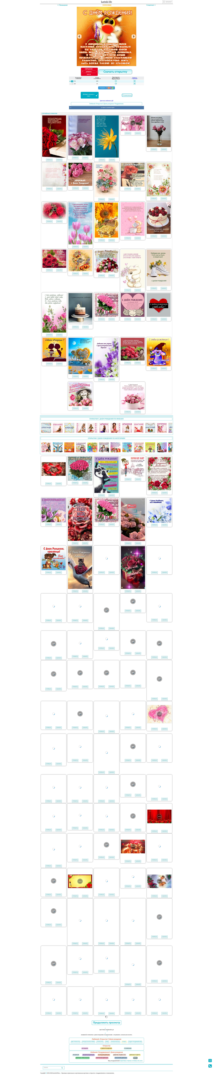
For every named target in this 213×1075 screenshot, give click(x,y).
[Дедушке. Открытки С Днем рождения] (150, 447)
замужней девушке (102, 1059)
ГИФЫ (107, 1043)
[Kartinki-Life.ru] (106, 2)
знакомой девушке (121, 1059)
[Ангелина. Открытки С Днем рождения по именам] (161, 427)
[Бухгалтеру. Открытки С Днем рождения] (104, 447)
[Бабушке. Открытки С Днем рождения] (80, 447)
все (141, 1062)
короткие (123, 1062)
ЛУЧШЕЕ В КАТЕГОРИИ (88, 1043)
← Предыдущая (62, 5)
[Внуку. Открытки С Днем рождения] (127, 447)
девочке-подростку (119, 1057)
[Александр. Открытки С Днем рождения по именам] (46, 427)
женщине (85, 1050)
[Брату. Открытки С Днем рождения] (92, 447)
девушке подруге (134, 1057)
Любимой (76, 1057)
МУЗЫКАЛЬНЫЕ (115, 1043)
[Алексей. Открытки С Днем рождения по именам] (69, 427)
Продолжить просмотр (106, 1025)
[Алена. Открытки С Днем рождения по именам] (80, 427)
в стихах (134, 1062)
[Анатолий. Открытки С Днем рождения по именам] (150, 427)
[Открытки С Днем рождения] (69, 447)
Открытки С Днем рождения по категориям (106, 438)
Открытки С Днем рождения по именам (106, 419)
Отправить (103, 87)
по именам (127, 1050)
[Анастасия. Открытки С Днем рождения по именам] (138, 427)
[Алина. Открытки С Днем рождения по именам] (92, 427)
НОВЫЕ (124, 1043)
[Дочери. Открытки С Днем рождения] (161, 447)
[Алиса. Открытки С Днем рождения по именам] (104, 427)
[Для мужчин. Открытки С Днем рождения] (57, 447)
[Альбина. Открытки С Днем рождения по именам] (127, 427)
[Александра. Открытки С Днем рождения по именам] (57, 427)
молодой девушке (104, 1057)
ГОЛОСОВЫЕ (107, 5)
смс (138, 1062)
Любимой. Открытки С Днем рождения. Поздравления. (106, 103)
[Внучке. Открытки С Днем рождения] (138, 447)
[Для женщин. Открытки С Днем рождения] (46, 447)
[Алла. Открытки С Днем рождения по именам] (115, 427)
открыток (75, 1043)
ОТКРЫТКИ (100, 1043)
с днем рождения (106, 1050)
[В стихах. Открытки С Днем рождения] (115, 447)
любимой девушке (88, 1057)
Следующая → (151, 5)
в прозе (128, 1062)
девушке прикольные (82, 1059)
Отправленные (127, 95)
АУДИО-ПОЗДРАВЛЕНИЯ (135, 1043)
